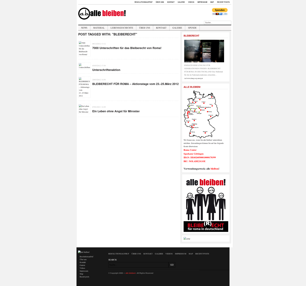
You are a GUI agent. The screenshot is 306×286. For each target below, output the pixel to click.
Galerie (181, 2)
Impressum (202, 2)
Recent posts (223, 2)
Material (99, 27)
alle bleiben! (131, 273)
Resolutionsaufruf (144, 2)
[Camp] (187, 238)
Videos (191, 2)
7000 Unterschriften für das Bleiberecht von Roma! (126, 48)
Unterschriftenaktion (106, 70)
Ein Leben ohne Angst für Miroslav (116, 111)
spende (192, 27)
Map (212, 2)
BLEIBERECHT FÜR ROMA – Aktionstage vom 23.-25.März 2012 (135, 84)
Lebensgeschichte (122, 27)
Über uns (160, 2)
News (84, 27)
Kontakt (171, 2)
